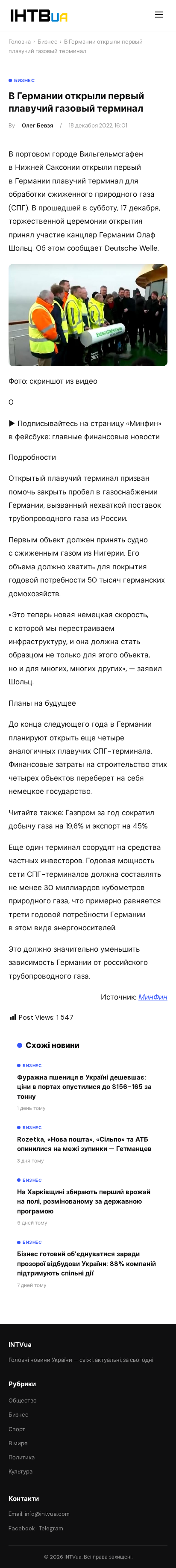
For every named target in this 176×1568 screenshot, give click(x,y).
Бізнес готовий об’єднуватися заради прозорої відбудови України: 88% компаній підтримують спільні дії (86, 1264)
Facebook (22, 1528)
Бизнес (47, 41)
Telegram (51, 1528)
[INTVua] (39, 16)
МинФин (152, 997)
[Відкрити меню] (158, 16)
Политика (22, 1457)
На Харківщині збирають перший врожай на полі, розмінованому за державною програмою (83, 1202)
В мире (18, 1443)
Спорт (17, 1429)
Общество (23, 1400)
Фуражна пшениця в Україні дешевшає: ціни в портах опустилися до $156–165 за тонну (84, 1087)
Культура (20, 1471)
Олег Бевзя (37, 125)
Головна (20, 41)
